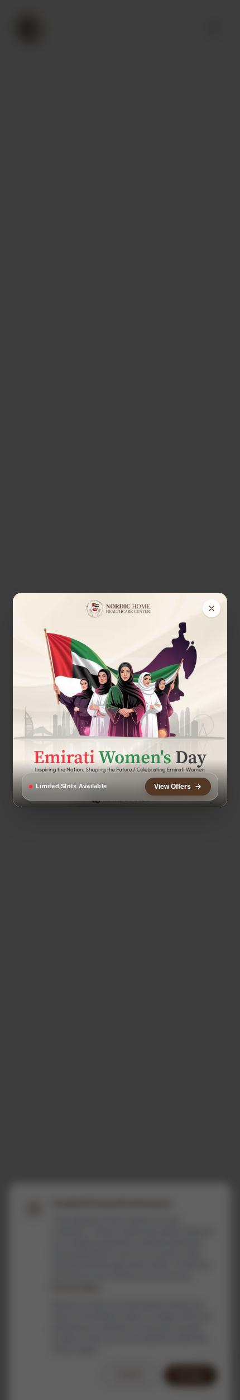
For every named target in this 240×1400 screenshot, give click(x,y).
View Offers (172, 787)
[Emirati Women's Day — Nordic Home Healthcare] (120, 700)
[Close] (211, 608)
